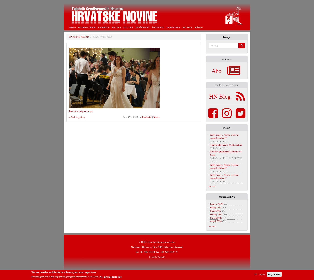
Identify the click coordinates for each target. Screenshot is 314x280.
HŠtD (198, 27)
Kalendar (103, 27)
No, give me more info (111, 276)
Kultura (128, 27)
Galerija (187, 27)
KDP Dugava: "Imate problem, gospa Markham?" (224, 136)
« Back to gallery (77, 117)
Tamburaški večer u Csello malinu (226, 144)
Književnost (142, 27)
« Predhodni (146, 117)
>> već (212, 186)
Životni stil (158, 27)
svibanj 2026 (216, 214)
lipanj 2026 (215, 210)
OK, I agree (259, 274)
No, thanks (274, 274)
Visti (71, 27)
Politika (116, 27)
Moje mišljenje (86, 27)
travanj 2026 (216, 217)
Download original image (81, 111)
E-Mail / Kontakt (157, 256)
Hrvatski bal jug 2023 (79, 36)
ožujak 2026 (216, 221)
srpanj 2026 (215, 207)
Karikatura (173, 27)
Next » (156, 117)
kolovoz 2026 (216, 204)
